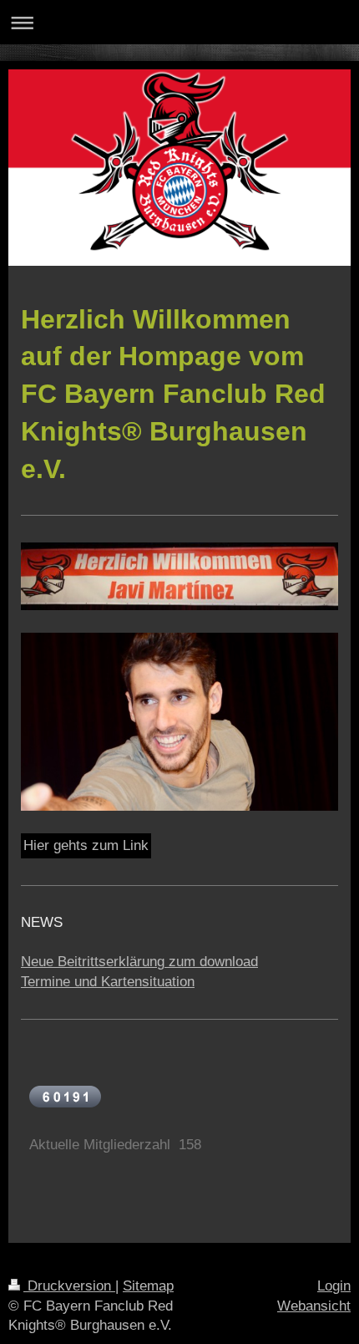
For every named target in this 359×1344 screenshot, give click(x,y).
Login (334, 1286)
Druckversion (69, 1286)
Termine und (61, 982)
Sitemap (148, 1286)
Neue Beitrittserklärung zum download (139, 962)
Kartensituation (148, 982)
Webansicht (314, 1306)
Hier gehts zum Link (86, 845)
